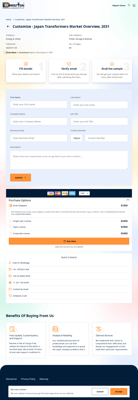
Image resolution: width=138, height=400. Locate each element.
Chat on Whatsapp (21, 262)
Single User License (70, 221)
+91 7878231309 (21, 269)
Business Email (17, 130)
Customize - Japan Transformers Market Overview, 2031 (40, 19)
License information (23, 214)
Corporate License (70, 233)
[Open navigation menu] (134, 5)
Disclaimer (11, 378)
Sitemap (43, 378)
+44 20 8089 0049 (21, 276)
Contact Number (78, 130)
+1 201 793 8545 (21, 282)
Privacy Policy (28, 378)
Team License (70, 227)
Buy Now (71, 241)
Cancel (100, 391)
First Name (15, 97)
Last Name (75, 97)
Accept (118, 391)
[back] (8, 27)
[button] (128, 5)
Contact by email (20, 289)
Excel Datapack (70, 205)
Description (15, 147)
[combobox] (84, 193)
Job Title (74, 113)
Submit (19, 177)
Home (8, 19)
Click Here (11, 52)
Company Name (17, 113)
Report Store (119, 5)
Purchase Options (20, 200)
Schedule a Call (20, 295)
